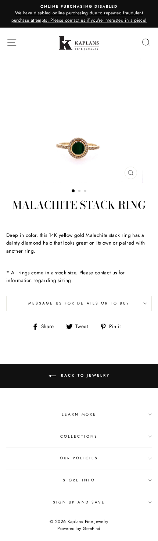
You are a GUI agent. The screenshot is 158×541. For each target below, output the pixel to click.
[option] (79, 14)
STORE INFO (79, 480)
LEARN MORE (79, 414)
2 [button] (80, 191)
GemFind (91, 528)
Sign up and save (79, 502)
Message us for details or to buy (79, 303)
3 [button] (86, 191)
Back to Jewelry (84, 375)
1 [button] (73, 191)
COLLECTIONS (79, 436)
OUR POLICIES (79, 458)
